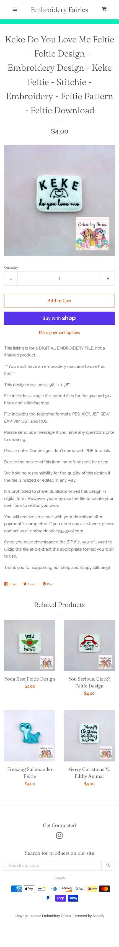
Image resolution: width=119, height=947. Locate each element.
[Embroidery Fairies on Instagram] (59, 836)
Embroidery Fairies (59, 9)
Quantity (11, 267)
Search (60, 878)
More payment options (59, 332)
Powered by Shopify (88, 916)
